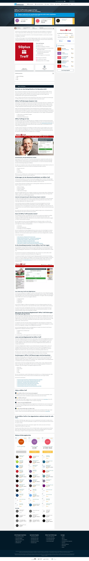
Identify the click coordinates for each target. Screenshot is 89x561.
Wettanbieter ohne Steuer (35, 541)
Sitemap (63, 547)
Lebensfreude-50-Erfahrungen (47, 123)
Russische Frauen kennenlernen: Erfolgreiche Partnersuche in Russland (29, 379)
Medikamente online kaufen (19, 539)
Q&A (17, 77)
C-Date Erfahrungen (24, 19)
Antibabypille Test (18, 542)
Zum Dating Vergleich (65, 70)
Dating (48, 4)
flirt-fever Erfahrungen (65, 49)
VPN (53, 4)
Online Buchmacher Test (34, 536)
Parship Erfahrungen (65, 66)
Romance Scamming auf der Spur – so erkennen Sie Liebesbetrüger (29, 238)
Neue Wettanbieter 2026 (34, 539)
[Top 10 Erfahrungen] (20, 4)
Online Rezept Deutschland (19, 536)
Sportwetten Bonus (40, 4)
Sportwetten (31, 4)
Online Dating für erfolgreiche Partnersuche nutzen (26, 236)
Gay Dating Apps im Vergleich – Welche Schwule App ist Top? (28, 239)
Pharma (58, 4)
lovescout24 (47, 411)
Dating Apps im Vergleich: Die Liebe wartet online (26, 240)
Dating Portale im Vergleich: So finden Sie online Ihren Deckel (28, 242)
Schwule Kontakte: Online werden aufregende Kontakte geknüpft (28, 380)
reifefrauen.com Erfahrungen (64, 20)
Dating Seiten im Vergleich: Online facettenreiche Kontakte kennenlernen (30, 243)
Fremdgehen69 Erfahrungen (46, 19)
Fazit (17, 79)
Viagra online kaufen (18, 541)
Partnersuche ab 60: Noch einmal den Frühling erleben (27, 384)
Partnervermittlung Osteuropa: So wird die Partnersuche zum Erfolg (29, 386)
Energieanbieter (65, 4)
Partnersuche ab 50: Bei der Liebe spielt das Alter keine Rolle (28, 383)
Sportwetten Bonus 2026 (34, 538)
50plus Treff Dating (19, 76)
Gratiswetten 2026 (33, 542)
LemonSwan (46, 399)
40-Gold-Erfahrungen (27, 259)
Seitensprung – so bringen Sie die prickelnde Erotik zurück (27, 382)
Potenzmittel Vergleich (18, 538)
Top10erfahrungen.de (17, 7)
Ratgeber (63, 536)
